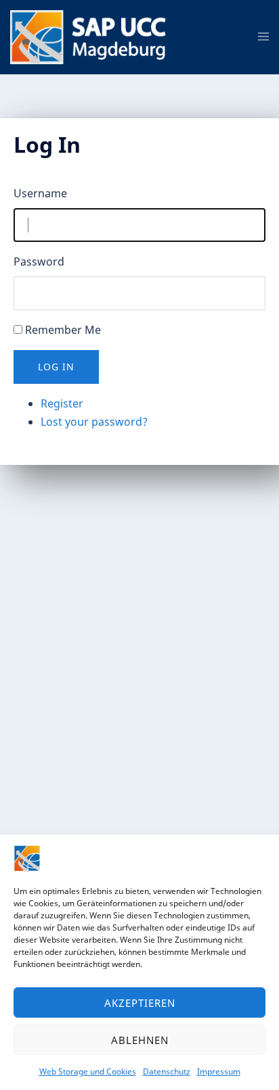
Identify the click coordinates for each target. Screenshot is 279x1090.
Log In (56, 366)
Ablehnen (140, 1040)
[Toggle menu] (263, 37)
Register (62, 403)
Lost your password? (94, 421)
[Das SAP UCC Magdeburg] (92, 35)
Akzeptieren (139, 1003)
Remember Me (63, 329)
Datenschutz (166, 1071)
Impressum (218, 1071)
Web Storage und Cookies (87, 1071)
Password (39, 261)
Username (40, 193)
